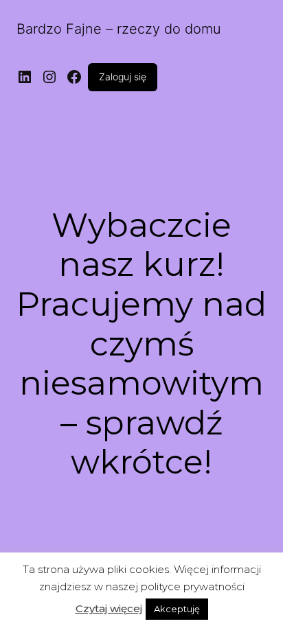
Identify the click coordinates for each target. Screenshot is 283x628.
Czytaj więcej (109, 608)
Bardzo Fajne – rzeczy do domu (118, 29)
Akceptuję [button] (177, 608)
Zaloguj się (122, 76)
